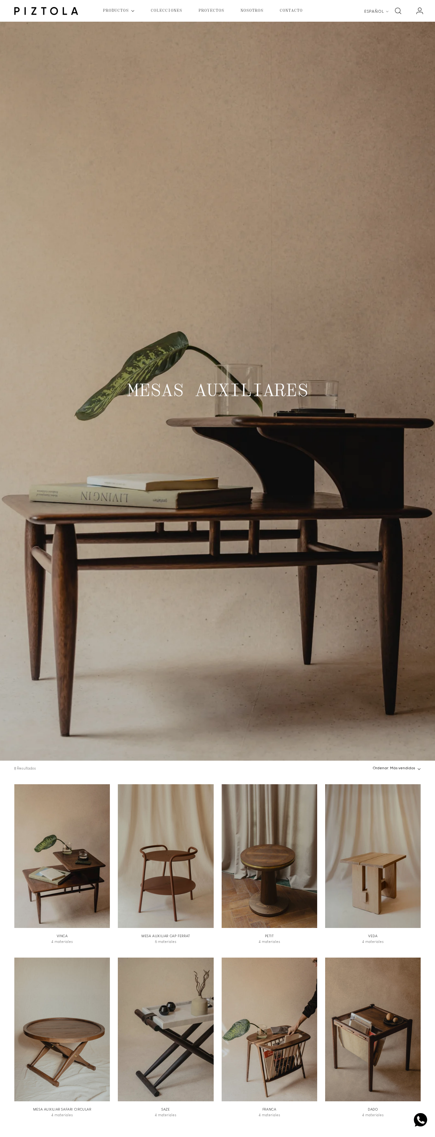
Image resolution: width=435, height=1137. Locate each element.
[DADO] (373, 1029)
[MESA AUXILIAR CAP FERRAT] (165, 856)
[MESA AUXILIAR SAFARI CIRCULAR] (62, 1029)
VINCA (62, 936)
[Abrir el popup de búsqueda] (398, 10)
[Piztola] (46, 11)
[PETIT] (269, 856)
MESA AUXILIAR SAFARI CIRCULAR (62, 1109)
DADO (373, 1109)
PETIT (269, 936)
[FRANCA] (269, 1029)
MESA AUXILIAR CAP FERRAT (165, 936)
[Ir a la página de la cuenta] (417, 10)
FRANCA (269, 1109)
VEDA (372, 936)
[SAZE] (165, 1029)
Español (374, 11)
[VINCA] (62, 856)
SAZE (165, 1109)
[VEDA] (373, 856)
